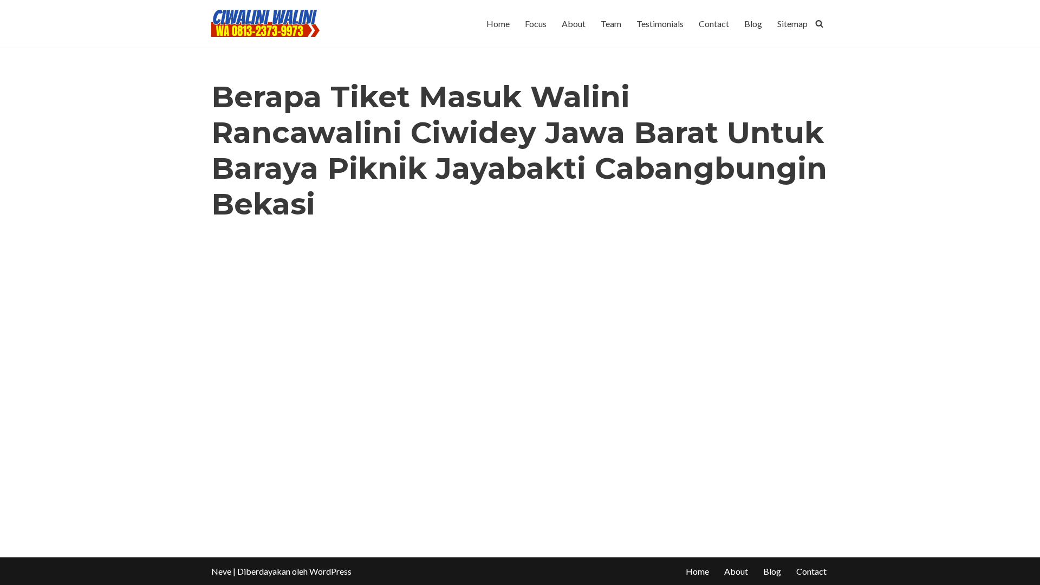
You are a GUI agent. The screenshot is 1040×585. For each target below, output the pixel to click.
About (574, 23)
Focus (536, 23)
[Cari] (819, 24)
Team (611, 23)
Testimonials (660, 23)
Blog (753, 23)
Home (498, 23)
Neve (221, 571)
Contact (714, 23)
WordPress (330, 571)
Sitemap (792, 23)
